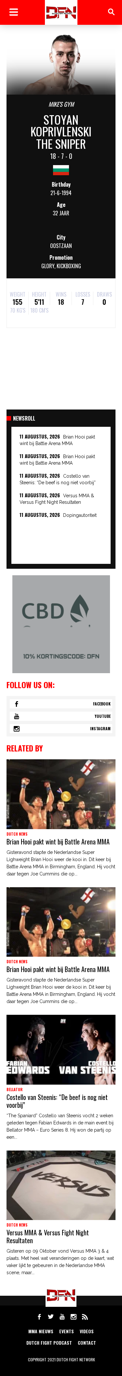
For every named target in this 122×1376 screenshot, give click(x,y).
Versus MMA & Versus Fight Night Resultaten (48, 1236)
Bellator (14, 1089)
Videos (87, 1331)
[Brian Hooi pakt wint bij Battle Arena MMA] (61, 794)
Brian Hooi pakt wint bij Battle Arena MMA (58, 841)
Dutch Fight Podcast (49, 1342)
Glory (47, 266)
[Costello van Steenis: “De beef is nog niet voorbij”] (61, 1050)
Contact (87, 1342)
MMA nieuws (40, 1331)
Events (66, 1331)
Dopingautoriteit (80, 515)
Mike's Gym (61, 104)
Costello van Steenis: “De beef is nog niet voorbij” (57, 1101)
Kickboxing (69, 266)
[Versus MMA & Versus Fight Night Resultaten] (61, 1185)
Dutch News (17, 834)
